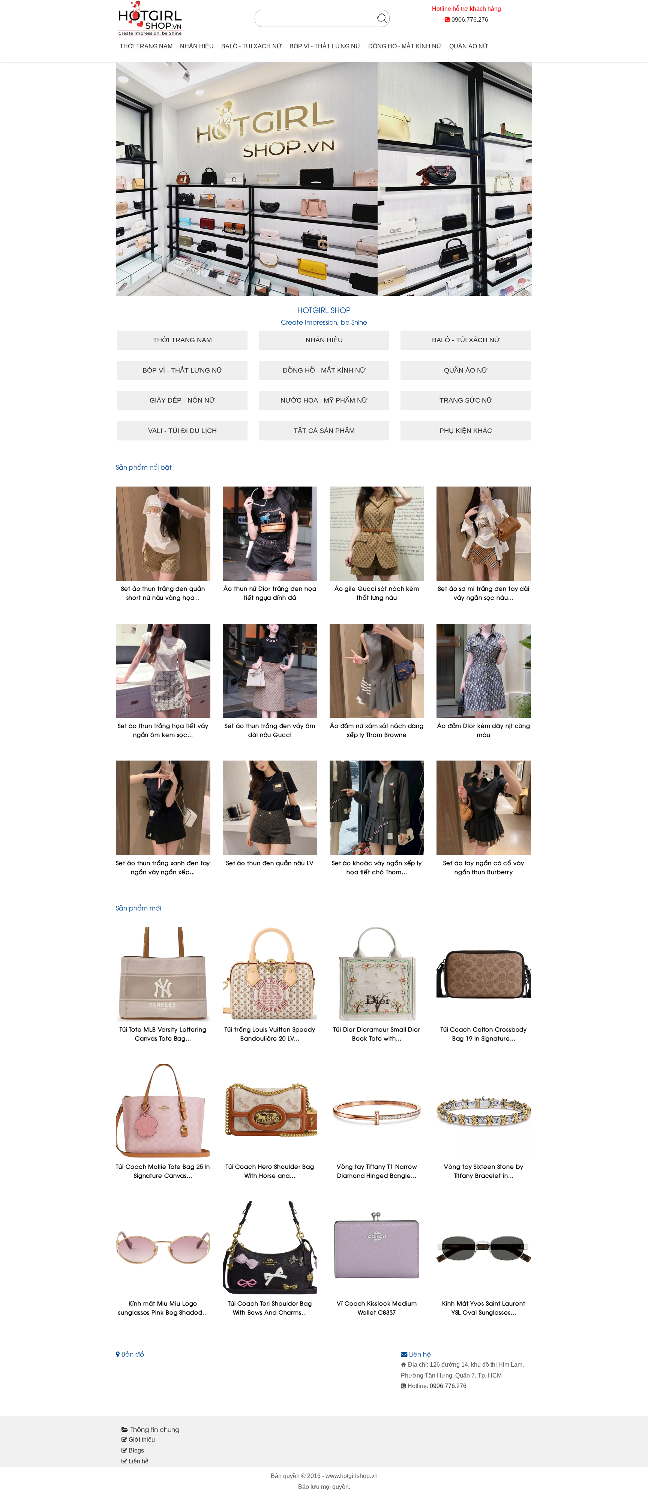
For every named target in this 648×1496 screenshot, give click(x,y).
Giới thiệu (141, 1439)
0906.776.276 (470, 19)
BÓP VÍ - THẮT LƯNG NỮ (325, 46)
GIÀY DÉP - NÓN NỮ (182, 400)
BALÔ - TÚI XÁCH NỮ (251, 46)
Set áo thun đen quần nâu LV (270, 862)
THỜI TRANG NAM (146, 46)
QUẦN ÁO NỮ (468, 46)
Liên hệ (137, 1461)
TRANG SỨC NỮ (466, 400)
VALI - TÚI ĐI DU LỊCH (182, 430)
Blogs (135, 1450)
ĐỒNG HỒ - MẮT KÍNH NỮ (405, 46)
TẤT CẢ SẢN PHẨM (324, 430)
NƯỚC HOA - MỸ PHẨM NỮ (324, 400)
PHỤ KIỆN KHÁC (466, 430)
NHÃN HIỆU (197, 46)
